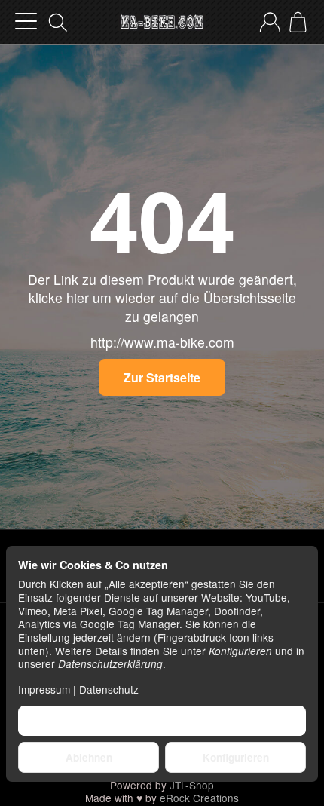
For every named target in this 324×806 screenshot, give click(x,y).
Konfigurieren (236, 757)
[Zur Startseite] (162, 23)
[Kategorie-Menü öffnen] (26, 21)
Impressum (44, 689)
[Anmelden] (270, 22)
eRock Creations (199, 797)
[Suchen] (58, 22)
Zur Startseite (162, 377)
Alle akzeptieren (162, 720)
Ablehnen (89, 757)
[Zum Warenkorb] (298, 22)
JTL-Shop (192, 784)
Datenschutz (109, 689)
